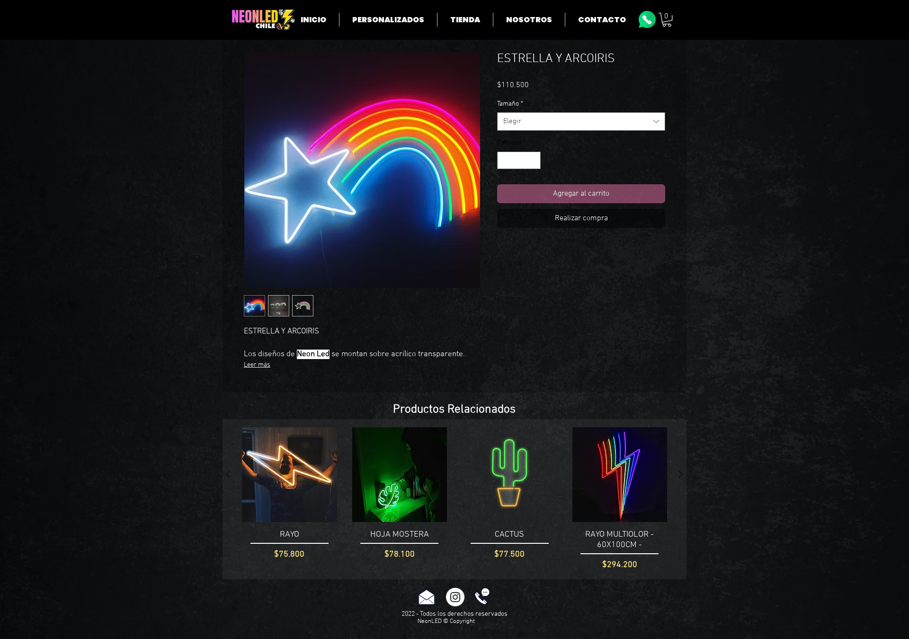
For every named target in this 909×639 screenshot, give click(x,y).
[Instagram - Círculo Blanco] (455, 597)
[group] (454, 499)
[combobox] (581, 121)
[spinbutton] (518, 160)
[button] (667, 20)
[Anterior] (228, 474)
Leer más (257, 365)
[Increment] (533, 160)
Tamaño (510, 104)
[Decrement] (504, 160)
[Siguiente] (680, 474)
